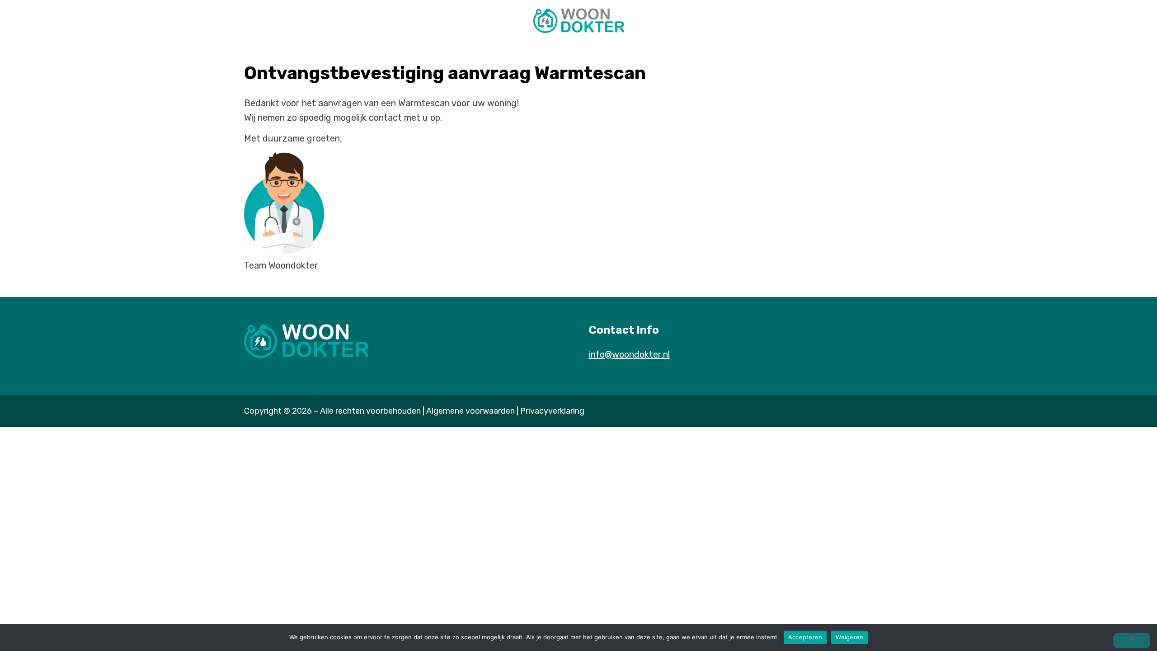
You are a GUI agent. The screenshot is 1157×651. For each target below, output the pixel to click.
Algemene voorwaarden (470, 411)
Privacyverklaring (552, 411)
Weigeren (849, 637)
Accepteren (805, 637)
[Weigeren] (1131, 640)
